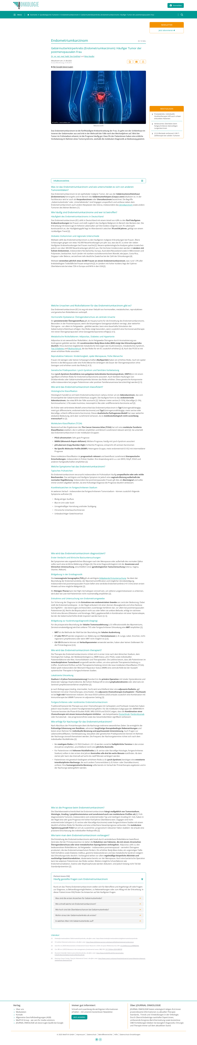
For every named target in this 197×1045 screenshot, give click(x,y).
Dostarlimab (124, 714)
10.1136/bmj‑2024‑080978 (113, 949)
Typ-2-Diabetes (57, 348)
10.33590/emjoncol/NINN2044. (129, 946)
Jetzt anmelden (79, 1017)
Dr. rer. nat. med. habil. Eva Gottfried (65, 56)
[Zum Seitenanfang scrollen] (193, 1041)
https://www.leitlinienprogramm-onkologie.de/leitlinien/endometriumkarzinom (110, 942)
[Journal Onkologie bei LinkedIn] (96, 1039)
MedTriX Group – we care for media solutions (35, 1020)
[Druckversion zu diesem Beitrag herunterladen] (130, 62)
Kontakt (19, 1014)
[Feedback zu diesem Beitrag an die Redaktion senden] (143, 62)
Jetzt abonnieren (166, 30)
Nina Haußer (89, 56)
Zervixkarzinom (126, 205)
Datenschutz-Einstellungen (130, 1034)
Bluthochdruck (74, 348)
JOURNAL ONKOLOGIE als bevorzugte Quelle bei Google (39, 1023)
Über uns (20, 1009)
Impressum (80, 1034)
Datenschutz (91, 1034)
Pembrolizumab (137, 714)
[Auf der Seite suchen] (182, 15)
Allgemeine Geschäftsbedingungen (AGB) (33, 1017)
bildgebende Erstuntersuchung (112, 578)
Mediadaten (21, 1012)
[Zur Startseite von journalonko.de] (26, 5)
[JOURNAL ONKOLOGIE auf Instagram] (100, 1039)
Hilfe (116, 1034)
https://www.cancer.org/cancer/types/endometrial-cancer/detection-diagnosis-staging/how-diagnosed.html (100, 959)
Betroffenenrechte (105, 1034)
